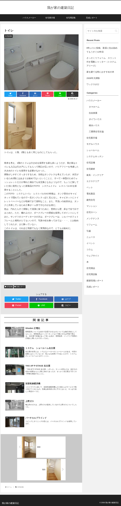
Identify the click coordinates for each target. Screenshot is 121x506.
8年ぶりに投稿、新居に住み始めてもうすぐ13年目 (101, 50)
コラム (89, 249)
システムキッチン (95, 156)
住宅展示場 (91, 138)
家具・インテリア (95, 175)
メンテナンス (92, 218)
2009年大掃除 (93, 78)
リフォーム (91, 225)
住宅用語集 (91, 274)
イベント (90, 243)
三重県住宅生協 (96, 131)
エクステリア (92, 181)
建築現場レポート (95, 280)
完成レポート (20, 286)
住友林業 (93, 113)
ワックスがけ (92, 84)
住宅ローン (91, 212)
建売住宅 (90, 200)
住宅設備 (9, 286)
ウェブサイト (92, 256)
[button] (116, 30)
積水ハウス (94, 125)
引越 (88, 231)
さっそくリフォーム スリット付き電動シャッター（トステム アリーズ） (102, 62)
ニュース (90, 237)
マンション (91, 206)
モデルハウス (92, 144)
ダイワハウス (95, 119)
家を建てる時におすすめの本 (100, 72)
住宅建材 (90, 169)
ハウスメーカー (93, 100)
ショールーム (92, 150)
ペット (89, 187)
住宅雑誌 (90, 268)
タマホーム (94, 107)
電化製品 (90, 193)
